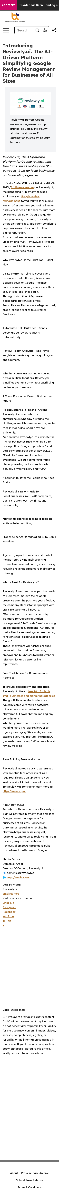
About (14, 1173)
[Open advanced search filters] (45, 30)
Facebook (9, 911)
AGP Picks (8, 5)
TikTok (7, 921)
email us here (11, 893)
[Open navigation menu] (6, 30)
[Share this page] (54, 30)
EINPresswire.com (22, 187)
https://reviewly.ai (14, 791)
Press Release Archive (35, 1173)
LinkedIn (8, 902)
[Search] (37, 30)
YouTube (8, 916)
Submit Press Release (29, 1180)
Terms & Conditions (29, 1187)
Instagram (9, 907)
